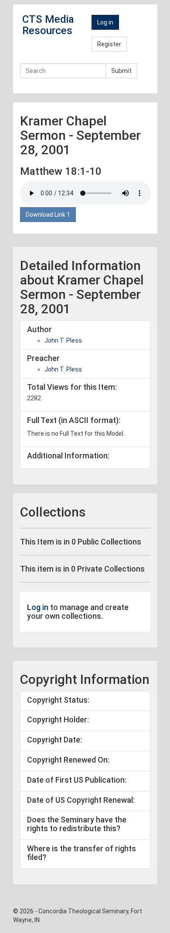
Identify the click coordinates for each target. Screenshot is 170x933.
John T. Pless (63, 340)
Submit (121, 70)
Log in (105, 22)
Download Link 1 (48, 214)
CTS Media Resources (48, 25)
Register (109, 44)
